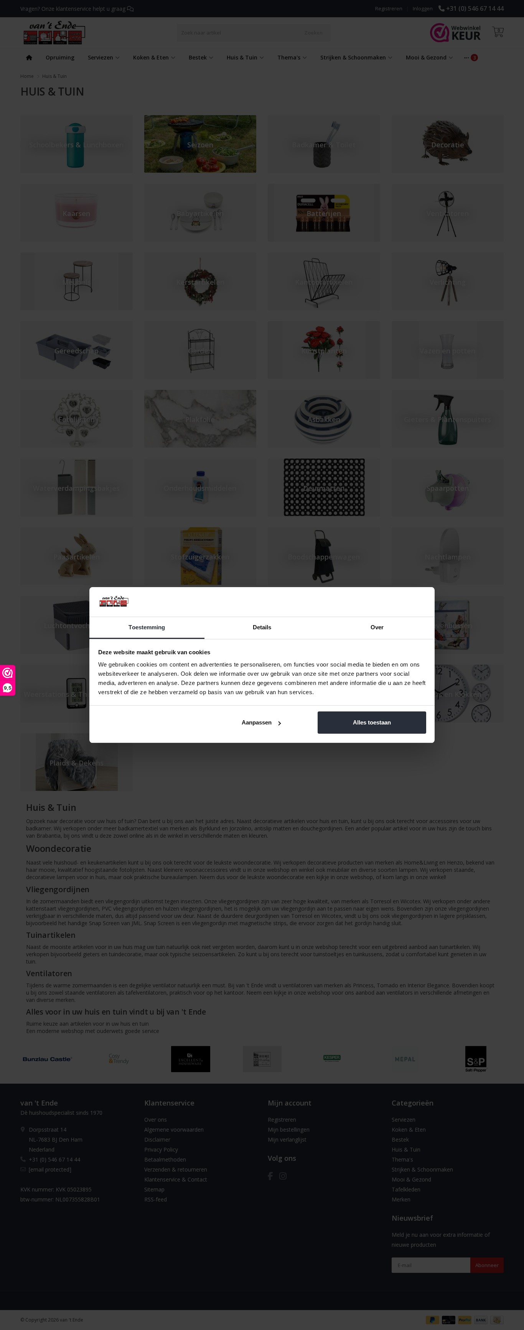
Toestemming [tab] (147, 627)
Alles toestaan (372, 722)
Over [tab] (377, 627)
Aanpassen (257, 722)
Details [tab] (262, 627)
